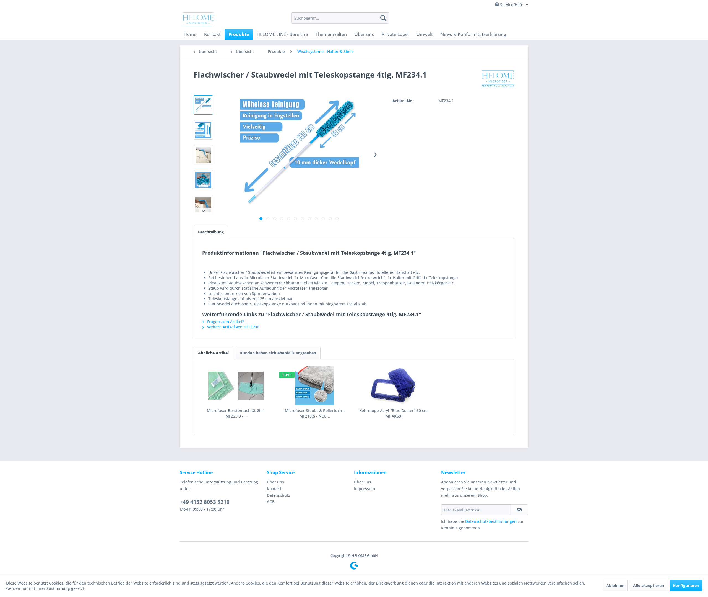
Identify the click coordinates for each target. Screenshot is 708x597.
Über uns (275, 482)
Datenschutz (278, 495)
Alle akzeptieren (648, 585)
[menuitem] (340, 18)
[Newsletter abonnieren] (519, 509)
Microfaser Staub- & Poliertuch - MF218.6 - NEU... (315, 413)
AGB (271, 501)
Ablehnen (615, 585)
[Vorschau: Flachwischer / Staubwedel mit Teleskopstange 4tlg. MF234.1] (203, 105)
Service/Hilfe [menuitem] (511, 4)
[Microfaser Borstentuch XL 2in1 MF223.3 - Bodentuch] (236, 385)
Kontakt (274, 488)
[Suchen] (383, 18)
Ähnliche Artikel (213, 353)
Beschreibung (211, 232)
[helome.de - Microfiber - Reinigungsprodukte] (198, 19)
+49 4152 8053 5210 (205, 502)
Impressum (364, 488)
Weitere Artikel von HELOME (232, 327)
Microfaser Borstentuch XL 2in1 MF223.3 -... (236, 413)
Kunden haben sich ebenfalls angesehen (278, 353)
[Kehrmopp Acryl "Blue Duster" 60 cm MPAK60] (393, 385)
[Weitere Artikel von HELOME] (498, 80)
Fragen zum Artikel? (225, 321)
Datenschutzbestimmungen (491, 521)
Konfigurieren (686, 585)
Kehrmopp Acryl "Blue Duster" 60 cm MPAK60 (393, 413)
